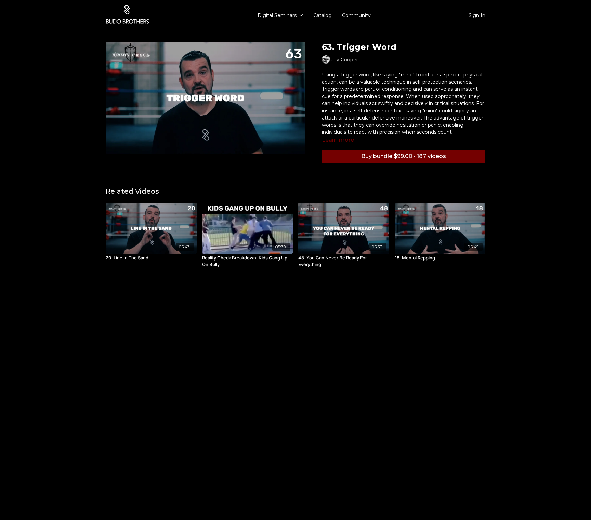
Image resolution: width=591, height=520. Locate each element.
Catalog (322, 15)
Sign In (477, 15)
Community (356, 15)
